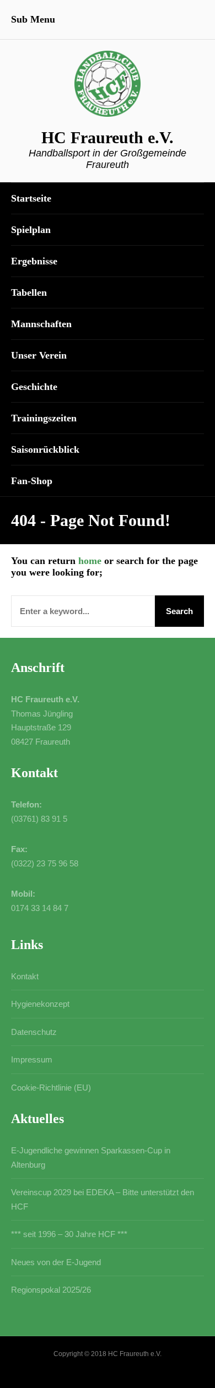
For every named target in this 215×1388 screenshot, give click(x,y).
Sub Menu (33, 19)
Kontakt (25, 976)
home (89, 560)
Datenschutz (34, 1032)
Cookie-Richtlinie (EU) (51, 1087)
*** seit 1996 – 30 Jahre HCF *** (69, 1234)
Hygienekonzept (40, 1004)
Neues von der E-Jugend (56, 1262)
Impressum (31, 1059)
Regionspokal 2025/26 (51, 1289)
